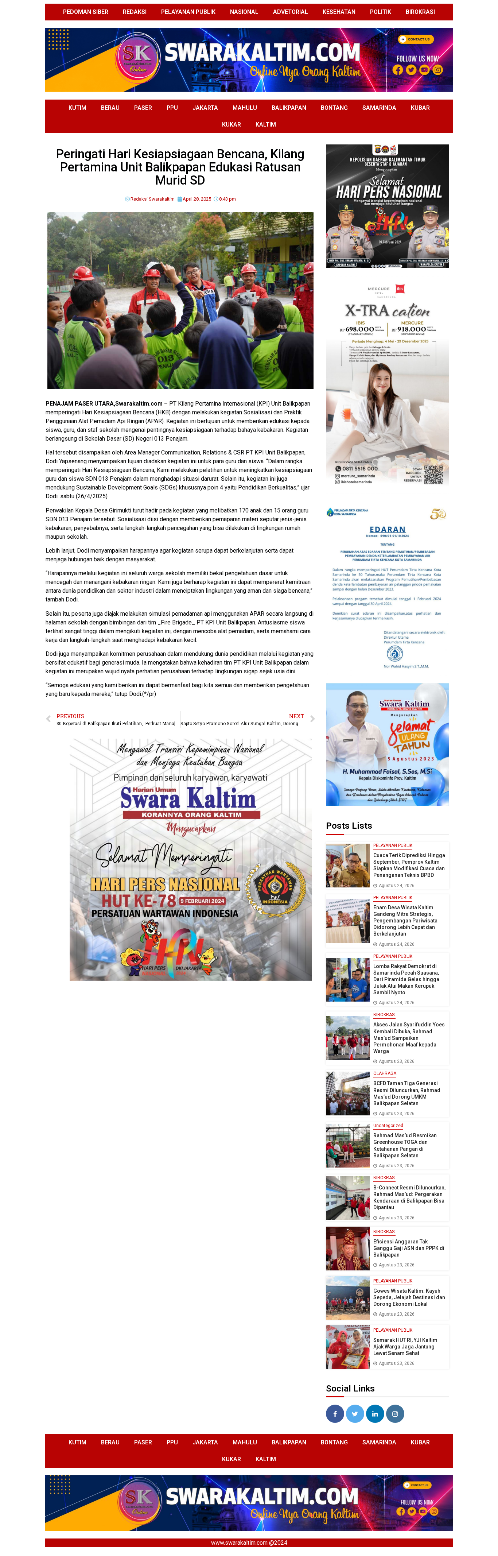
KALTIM (266, 124)
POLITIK (380, 11)
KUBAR (420, 107)
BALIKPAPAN (289, 107)
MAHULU (245, 107)
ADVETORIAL (290, 11)
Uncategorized (388, 1125)
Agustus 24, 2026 (397, 885)
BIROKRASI (420, 11)
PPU (172, 107)
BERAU (110, 107)
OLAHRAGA (384, 1073)
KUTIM (77, 107)
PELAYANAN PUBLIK (188, 11)
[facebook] (335, 1414)
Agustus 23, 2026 (397, 1061)
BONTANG (334, 107)
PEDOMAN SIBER (85, 11)
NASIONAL (244, 11)
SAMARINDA (379, 107)
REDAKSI (135, 11)
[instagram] (395, 1414)
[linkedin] (375, 1414)
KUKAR (231, 124)
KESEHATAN (339, 11)
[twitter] (355, 1414)
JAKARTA (205, 107)
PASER (143, 107)
